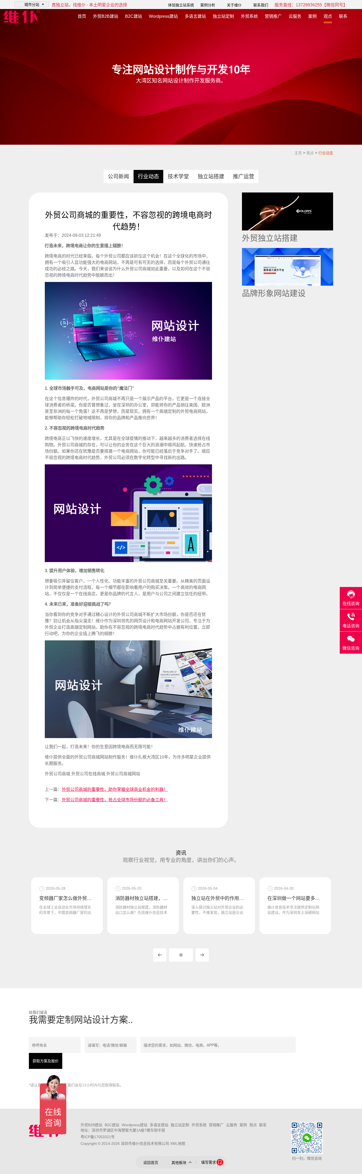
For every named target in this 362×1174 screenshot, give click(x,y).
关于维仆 (234, 5)
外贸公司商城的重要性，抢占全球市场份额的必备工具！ (115, 800)
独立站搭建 (211, 176)
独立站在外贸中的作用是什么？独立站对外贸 (143, 898)
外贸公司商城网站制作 (95, 757)
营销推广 (273, 16)
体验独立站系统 (181, 5)
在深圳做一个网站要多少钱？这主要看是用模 (219, 898)
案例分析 (207, 5)
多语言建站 (195, 16)
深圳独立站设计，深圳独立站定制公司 (295, 898)
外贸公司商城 (57, 774)
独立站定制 (223, 16)
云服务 (295, 16)
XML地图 (177, 1143)
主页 (298, 153)
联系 (343, 16)
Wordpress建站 (163, 16)
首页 (82, 16)
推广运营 (243, 176)
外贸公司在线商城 (88, 774)
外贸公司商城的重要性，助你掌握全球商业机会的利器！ (115, 789)
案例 (312, 16)
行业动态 (325, 153)
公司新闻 (118, 176)
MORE (181, 955)
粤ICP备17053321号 (98, 1137)
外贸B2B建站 (105, 16)
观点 (328, 16)
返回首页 (150, 1162)
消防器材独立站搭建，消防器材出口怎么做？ (67, 898)
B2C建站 (133, 16)
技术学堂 (178, 176)
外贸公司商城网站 (123, 774)
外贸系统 (249, 16)
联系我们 (260, 5)
